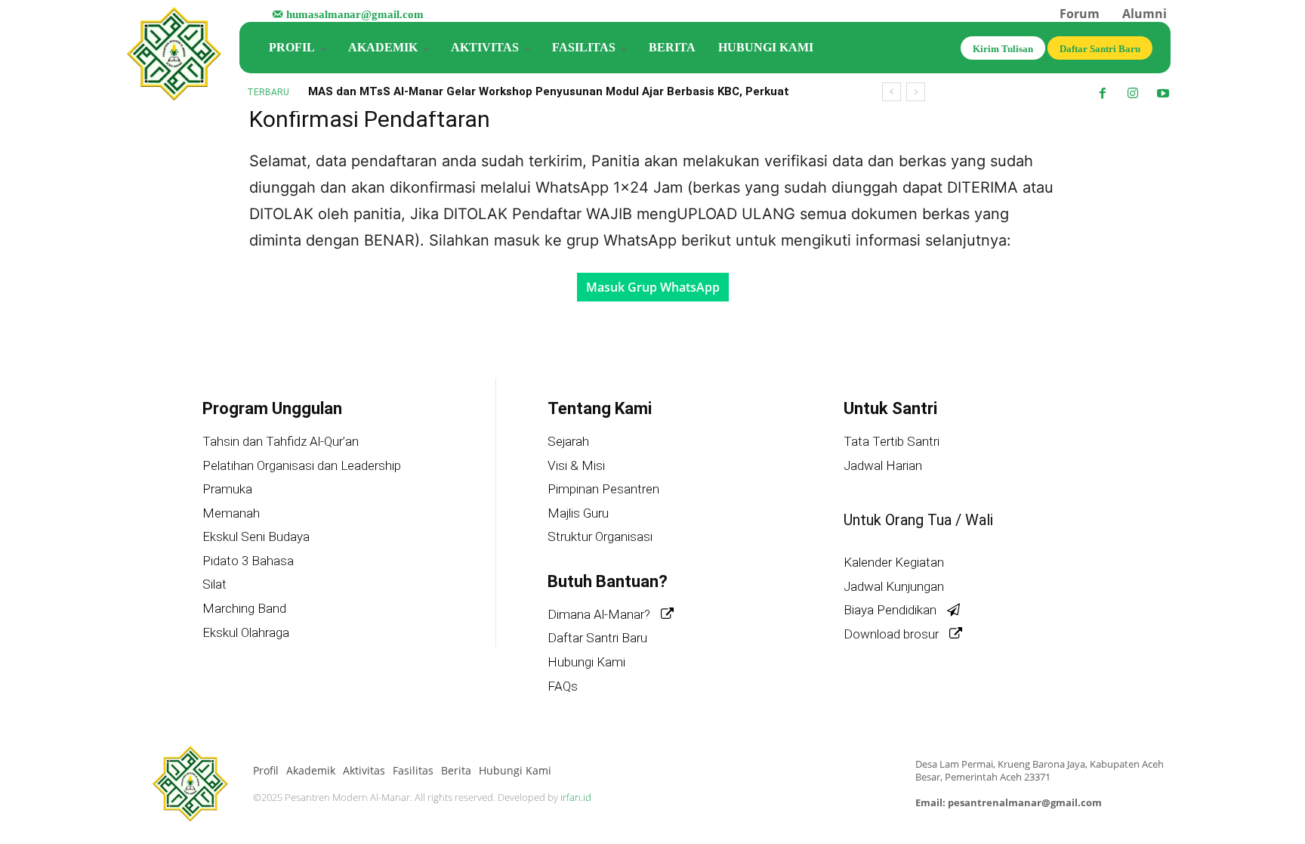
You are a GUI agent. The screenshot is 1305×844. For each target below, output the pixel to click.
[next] (915, 91)
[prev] (891, 91)
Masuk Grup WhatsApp (653, 287)
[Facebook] (1103, 94)
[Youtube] (1163, 94)
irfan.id (575, 797)
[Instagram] (1133, 94)
